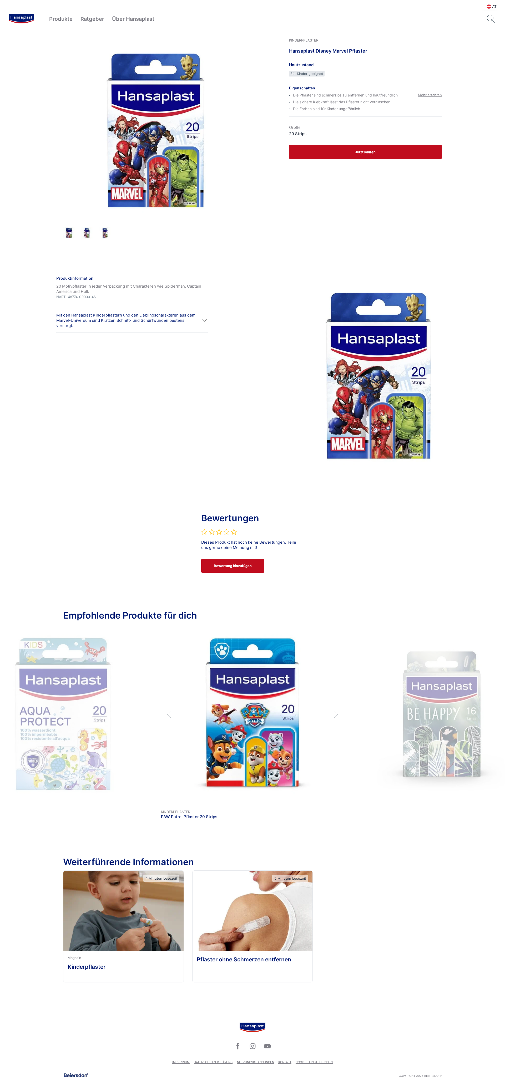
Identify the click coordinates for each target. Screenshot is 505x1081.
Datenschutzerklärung (213, 1062)
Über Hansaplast (133, 19)
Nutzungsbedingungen (255, 1062)
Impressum (181, 1062)
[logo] (21, 19)
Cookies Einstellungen (314, 1062)
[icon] (238, 1046)
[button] (132, 320)
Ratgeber (92, 19)
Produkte (61, 19)
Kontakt (284, 1062)
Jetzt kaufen (365, 152)
